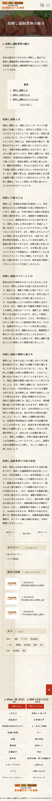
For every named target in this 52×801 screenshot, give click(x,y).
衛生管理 (16, 651)
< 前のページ (9, 533)
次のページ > (42, 533)
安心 (41, 645)
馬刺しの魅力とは (21, 94)
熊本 (24, 651)
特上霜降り (34, 639)
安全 (8, 651)
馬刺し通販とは (20, 90)
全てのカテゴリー (14, 554)
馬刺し (8, 639)
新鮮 (35, 645)
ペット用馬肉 (13, 559)
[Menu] (48, 5)
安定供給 (27, 645)
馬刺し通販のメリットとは (25, 99)
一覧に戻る (26, 533)
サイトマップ (39, 777)
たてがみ (24, 639)
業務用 (18, 645)
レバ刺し (9, 645)
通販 (16, 639)
